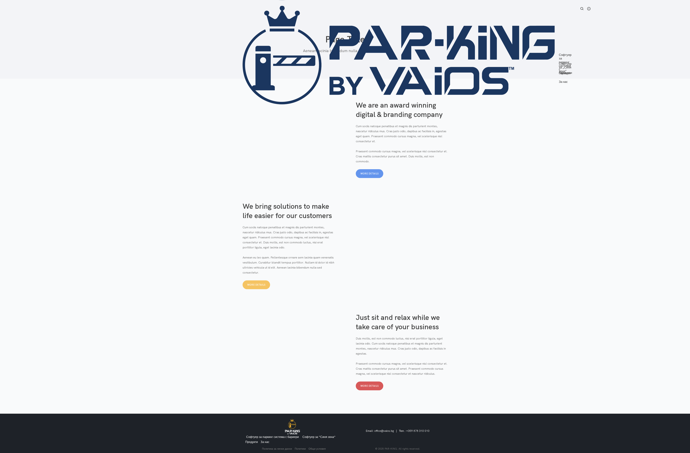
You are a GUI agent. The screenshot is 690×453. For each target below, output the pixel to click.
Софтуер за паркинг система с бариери (272, 437)
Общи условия (317, 448)
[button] (582, 8)
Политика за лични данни (277, 448)
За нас (265, 442)
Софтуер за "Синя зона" (318, 437)
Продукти (251, 442)
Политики (300, 448)
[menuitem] (566, 50)
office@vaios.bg (384, 431)
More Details (369, 173)
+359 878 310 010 (417, 431)
